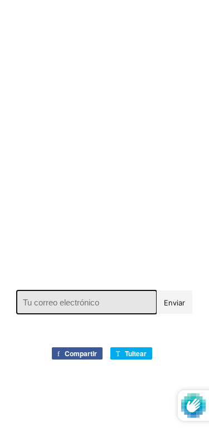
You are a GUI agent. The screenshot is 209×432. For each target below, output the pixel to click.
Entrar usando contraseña (108, 21)
